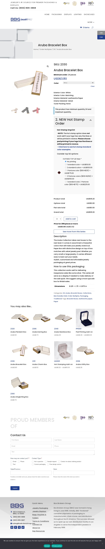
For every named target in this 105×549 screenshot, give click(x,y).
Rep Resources (38, 531)
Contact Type (37, 458)
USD (100, 33)
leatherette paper (85, 299)
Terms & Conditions (40, 521)
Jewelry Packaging (40, 508)
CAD (100, 37)
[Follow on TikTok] (23, 527)
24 (54, 49)
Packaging (57, 14)
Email (14, 461)
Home (47, 14)
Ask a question (38, 461)
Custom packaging (39, 464)
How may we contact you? (19, 458)
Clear (93, 86)
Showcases (89, 14)
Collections (87, 293)
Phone (22, 461)
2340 (62, 332)
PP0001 (85, 332)
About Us (36, 528)
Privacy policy (56, 546)
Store (55, 469)
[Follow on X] (19, 527)
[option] (66, 3)
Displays (68, 14)
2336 (82, 364)
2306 (39, 332)
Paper (56, 301)
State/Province (15, 469)
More (90, 22)
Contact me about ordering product (70, 461)
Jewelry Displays (39, 511)
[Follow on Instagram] (11, 527)
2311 (39, 364)
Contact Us (37, 524)
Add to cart (71, 219)
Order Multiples (46, 49)
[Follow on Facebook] (15, 527)
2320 (18, 332)
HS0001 (63, 364)
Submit (15, 488)
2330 (18, 364)
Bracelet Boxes (76, 293)
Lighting (78, 14)
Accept (47, 546)
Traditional (58, 299)
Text (14, 464)
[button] (48, 66)
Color (56, 83)
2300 (19, 397)
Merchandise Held (60, 296)
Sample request (52, 461)
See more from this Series (74, 231)
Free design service (55, 464)
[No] (102, 544)
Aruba (68, 293)
